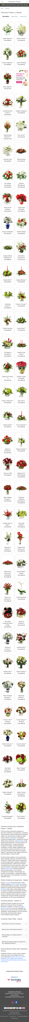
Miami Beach (13, 960)
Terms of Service (3, 1016)
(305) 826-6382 (15, 995)
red (10, 837)
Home (2, 8)
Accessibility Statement (23, 1016)
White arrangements (17, 884)
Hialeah (13, 956)
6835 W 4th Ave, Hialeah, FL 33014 (14, 993)
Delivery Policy (14, 1018)
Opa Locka (18, 956)
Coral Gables (10, 958)
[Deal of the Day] (21, 80)
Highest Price (14, 16)
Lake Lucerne (4, 961)
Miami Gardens (19, 958)
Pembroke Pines (5, 960)
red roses (7, 882)
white (15, 837)
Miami (23, 956)
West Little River (22, 960)
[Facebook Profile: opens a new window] (16, 1002)
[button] (25, 1018)
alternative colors (8, 868)
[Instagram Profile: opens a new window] (13, 1002)
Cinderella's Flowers (14, 1)
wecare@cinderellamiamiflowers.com (14, 997)
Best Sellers (6, 16)
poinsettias (20, 841)
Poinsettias (4, 889)
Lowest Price (23, 16)
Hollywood (3, 958)
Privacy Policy (13, 1016)
